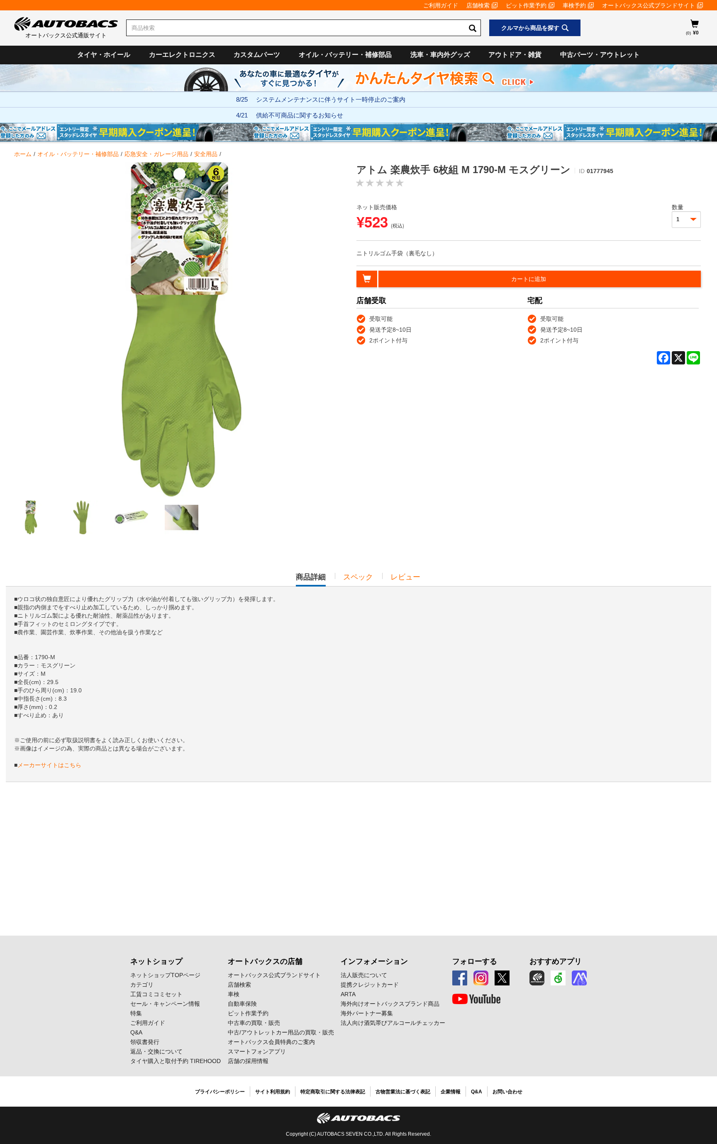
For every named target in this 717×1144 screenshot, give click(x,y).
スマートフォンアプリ (257, 1051)
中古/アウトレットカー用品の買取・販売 (281, 1032)
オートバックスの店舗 (265, 961)
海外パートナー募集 (367, 1013)
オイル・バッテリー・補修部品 (345, 54)
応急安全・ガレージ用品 (156, 154)
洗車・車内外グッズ (440, 54)
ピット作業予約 (526, 5)
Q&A (136, 1032)
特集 (136, 1013)
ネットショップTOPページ (165, 975)
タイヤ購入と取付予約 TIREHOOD (175, 1061)
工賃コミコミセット (156, 994)
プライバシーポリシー (220, 1092)
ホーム (23, 154)
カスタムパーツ (257, 54)
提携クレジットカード (370, 984)
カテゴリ (142, 984)
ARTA (348, 994)
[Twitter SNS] (502, 977)
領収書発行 (144, 1042)
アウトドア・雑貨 (514, 54)
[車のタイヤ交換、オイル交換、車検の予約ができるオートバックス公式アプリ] (536, 977)
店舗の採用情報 (248, 1061)
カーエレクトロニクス (182, 54)
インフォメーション (374, 961)
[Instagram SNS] (480, 977)
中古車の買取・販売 (254, 1022)
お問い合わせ (507, 1092)
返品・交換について (156, 1051)
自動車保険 (242, 1003)
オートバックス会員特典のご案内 (271, 1042)
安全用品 (205, 154)
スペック (358, 577)
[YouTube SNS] (476, 999)
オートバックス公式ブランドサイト (648, 5)
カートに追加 (528, 279)
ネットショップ (156, 961)
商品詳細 (311, 579)
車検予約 (574, 5)
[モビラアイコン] (579, 977)
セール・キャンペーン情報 (165, 1003)
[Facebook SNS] (459, 977)
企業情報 (451, 1092)
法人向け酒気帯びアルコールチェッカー (393, 1022)
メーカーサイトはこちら (49, 765)
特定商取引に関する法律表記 (332, 1092)
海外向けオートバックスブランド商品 (390, 1003)
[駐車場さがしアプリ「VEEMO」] (558, 977)
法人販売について (364, 975)
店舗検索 (478, 5)
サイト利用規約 (272, 1092)
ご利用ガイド (440, 5)
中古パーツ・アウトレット (600, 54)
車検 (233, 994)
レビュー (405, 577)
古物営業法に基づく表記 (403, 1092)
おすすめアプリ (555, 961)
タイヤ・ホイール (103, 54)
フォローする (474, 961)
